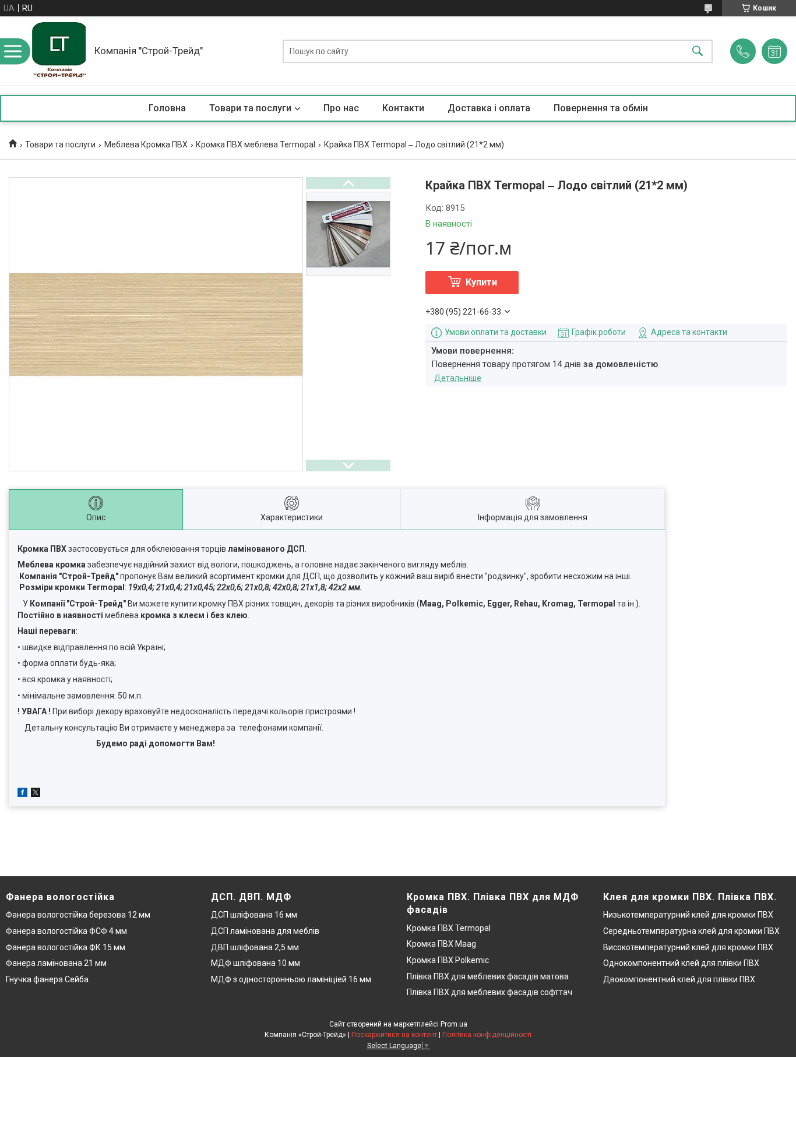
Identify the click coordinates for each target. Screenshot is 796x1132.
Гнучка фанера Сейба (47, 979)
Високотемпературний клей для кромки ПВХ (688, 947)
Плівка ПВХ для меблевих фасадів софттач (489, 992)
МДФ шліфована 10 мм (255, 963)
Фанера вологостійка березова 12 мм (78, 914)
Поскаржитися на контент (394, 1035)
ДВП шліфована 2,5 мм (255, 947)
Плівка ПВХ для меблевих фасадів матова (488, 976)
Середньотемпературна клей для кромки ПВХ (691, 931)
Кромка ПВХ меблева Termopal (255, 144)
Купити (481, 282)
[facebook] (22, 794)
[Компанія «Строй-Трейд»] (59, 51)
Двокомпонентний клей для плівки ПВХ (679, 979)
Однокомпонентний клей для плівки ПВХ (681, 963)
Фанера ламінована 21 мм (56, 963)
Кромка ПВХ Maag (441, 943)
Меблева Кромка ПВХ (146, 144)
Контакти (403, 108)
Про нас (341, 108)
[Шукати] (698, 51)
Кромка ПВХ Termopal (449, 928)
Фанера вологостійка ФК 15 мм (65, 947)
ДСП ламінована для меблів (265, 931)
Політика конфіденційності (486, 1035)
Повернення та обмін (601, 108)
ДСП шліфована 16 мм (254, 914)
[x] (35, 794)
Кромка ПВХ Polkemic (448, 960)
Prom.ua (454, 1024)
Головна (167, 108)
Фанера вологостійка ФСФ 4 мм (66, 931)
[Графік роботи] (774, 51)
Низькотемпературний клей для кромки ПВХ (688, 914)
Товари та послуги (250, 108)
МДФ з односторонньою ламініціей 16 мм (291, 979)
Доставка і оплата (489, 108)
